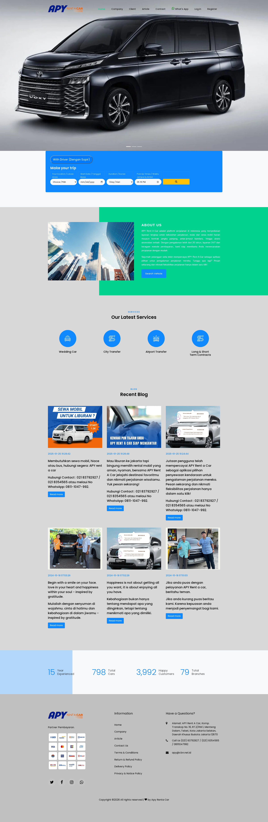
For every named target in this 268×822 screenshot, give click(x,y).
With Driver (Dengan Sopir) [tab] (71, 159)
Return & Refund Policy (128, 759)
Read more (56, 494)
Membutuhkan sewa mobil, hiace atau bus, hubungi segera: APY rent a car (75, 465)
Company (117, 9)
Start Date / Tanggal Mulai (90, 175)
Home (101, 9)
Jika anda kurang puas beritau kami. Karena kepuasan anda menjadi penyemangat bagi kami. (192, 604)
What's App (181, 9)
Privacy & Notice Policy (128, 773)
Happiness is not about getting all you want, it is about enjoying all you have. (133, 587)
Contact (160, 9)
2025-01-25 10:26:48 (118, 453)
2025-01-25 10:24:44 (177, 453)
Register (212, 9)
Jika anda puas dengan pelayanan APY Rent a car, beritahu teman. (186, 587)
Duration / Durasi (117, 173)
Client (132, 9)
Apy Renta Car (160, 799)
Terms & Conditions (126, 752)
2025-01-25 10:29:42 (59, 453)
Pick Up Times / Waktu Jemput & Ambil (148, 175)
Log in (198, 9)
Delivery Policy (123, 766)
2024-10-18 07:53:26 (59, 575)
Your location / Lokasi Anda (63, 175)
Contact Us (121, 745)
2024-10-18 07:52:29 (118, 575)
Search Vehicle (153, 273)
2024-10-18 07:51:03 (177, 575)
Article (145, 9)
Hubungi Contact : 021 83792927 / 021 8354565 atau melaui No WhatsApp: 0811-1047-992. (74, 482)
